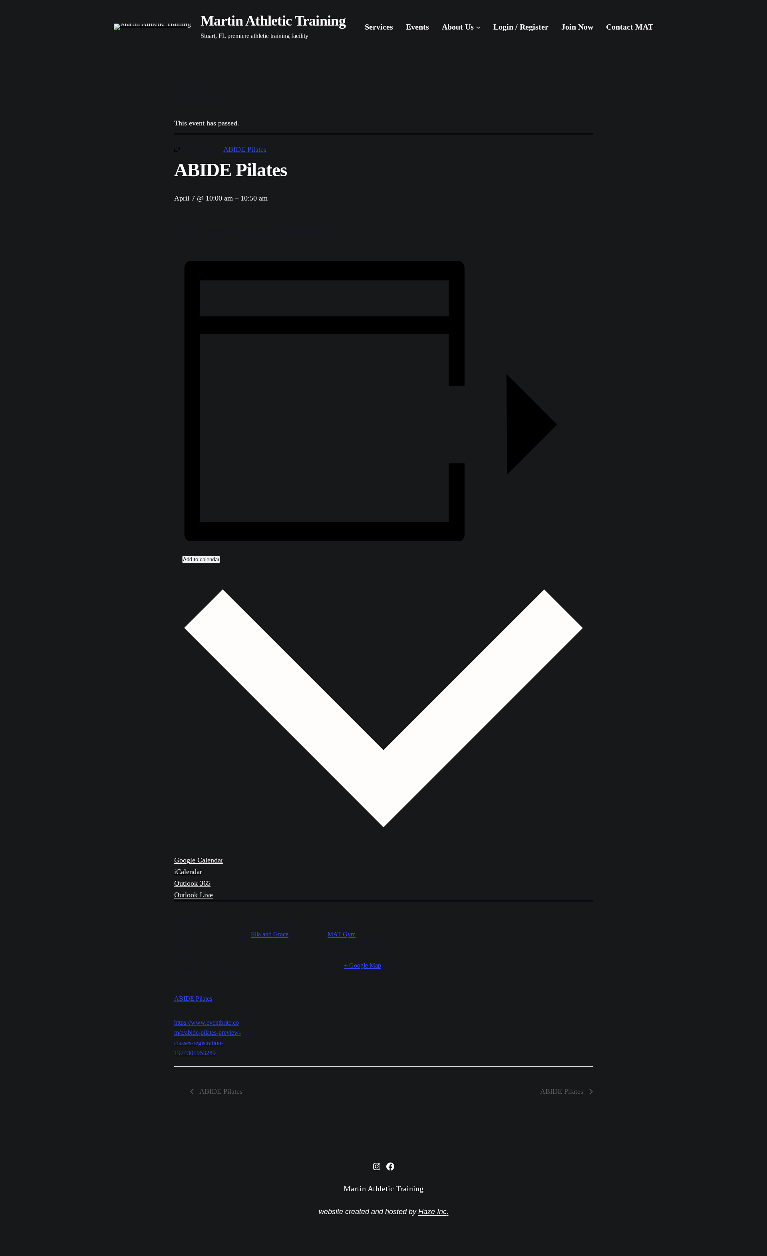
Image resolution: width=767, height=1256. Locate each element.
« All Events (192, 95)
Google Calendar (198, 860)
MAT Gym (342, 934)
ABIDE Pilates (193, 998)
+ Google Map (362, 965)
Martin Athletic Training (273, 21)
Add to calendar (201, 559)
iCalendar (188, 872)
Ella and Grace (269, 934)
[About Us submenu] (478, 26)
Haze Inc (432, 1212)
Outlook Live (193, 895)
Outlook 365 (192, 883)
